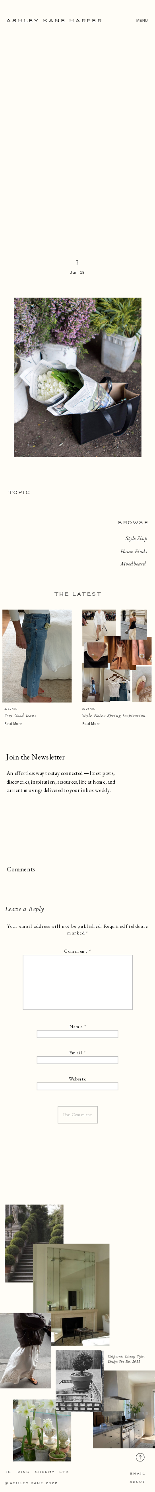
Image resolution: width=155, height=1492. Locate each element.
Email (77, 1053)
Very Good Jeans (20, 716)
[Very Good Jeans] (37, 656)
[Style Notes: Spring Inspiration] (116, 656)
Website (78, 1079)
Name (77, 1026)
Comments (21, 869)
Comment (77, 951)
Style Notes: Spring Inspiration (114, 716)
